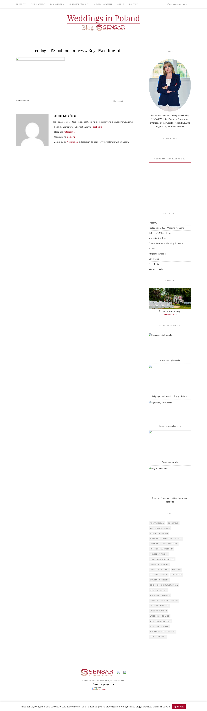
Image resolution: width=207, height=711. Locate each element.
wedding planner (158, 611)
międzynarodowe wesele (162, 559)
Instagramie (69, 132)
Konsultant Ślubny (79, 4)
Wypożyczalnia (156, 269)
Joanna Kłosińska (64, 116)
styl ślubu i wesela (159, 580)
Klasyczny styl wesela (170, 360)
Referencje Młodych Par (160, 233)
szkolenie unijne (158, 590)
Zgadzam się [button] (179, 707)
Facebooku (96, 127)
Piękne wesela (38, 4)
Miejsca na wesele (103, 4)
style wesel (176, 575)
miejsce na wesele (159, 554)
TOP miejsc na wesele (160, 595)
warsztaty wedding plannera (164, 600)
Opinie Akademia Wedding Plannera (166, 243)
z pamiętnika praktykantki (162, 631)
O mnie (120, 4)
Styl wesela (154, 259)
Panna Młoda (57, 4)
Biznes (152, 248)
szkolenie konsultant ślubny (164, 585)
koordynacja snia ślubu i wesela (166, 538)
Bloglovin (71, 137)
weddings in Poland (159, 616)
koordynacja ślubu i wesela (163, 544)
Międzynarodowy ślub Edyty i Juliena (169, 396)
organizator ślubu (159, 569)
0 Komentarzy (22, 100)
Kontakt (133, 4)
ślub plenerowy (157, 637)
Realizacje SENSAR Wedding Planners (166, 228)
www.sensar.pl (170, 314)
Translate (102, 689)
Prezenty (21, 4)
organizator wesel (159, 564)
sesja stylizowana (158, 575)
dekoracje (173, 523)
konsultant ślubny (159, 533)
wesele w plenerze (159, 626)
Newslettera (72, 142)
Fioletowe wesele (170, 462)
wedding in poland (159, 606)
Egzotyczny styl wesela (170, 426)
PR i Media (154, 264)
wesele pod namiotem (160, 621)
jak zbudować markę (160, 528)
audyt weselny (157, 523)
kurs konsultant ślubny (161, 549)
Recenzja (176, 569)
